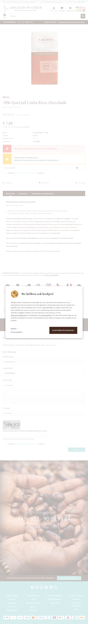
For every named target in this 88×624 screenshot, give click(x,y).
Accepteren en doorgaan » (63, 330)
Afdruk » (14, 329)
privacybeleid (46, 315)
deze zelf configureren (19, 315)
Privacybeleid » (17, 332)
